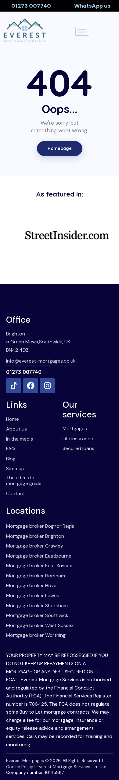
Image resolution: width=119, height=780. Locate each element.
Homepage (60, 148)
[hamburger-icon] (82, 31)
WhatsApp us (92, 5)
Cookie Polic (18, 766)
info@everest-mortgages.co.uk (41, 361)
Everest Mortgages (25, 760)
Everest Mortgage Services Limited (71, 766)
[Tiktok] (13, 385)
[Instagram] (47, 385)
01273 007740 (31, 5)
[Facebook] (30, 385)
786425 (38, 704)
